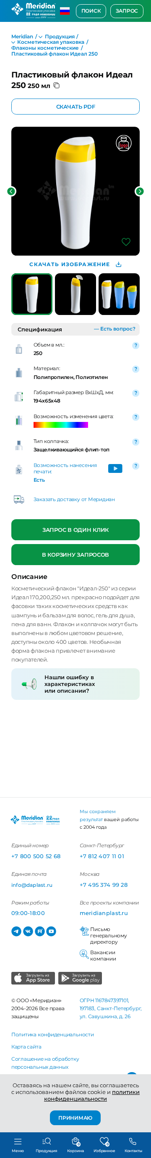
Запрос (127, 11)
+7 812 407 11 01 (102, 856)
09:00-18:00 (28, 913)
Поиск (91, 11)
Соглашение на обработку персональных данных (45, 1063)
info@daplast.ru (31, 885)
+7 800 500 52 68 (35, 856)
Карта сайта (26, 1047)
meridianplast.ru (104, 913)
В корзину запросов (75, 554)
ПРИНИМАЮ (75, 1117)
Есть (39, 480)
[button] (11, 191)
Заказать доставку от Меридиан (74, 499)
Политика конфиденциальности (52, 1035)
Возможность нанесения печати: (65, 468)
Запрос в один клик (75, 529)
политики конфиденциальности (92, 1095)
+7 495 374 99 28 (104, 884)
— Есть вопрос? (114, 329)
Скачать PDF (75, 106)
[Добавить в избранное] (126, 242)
